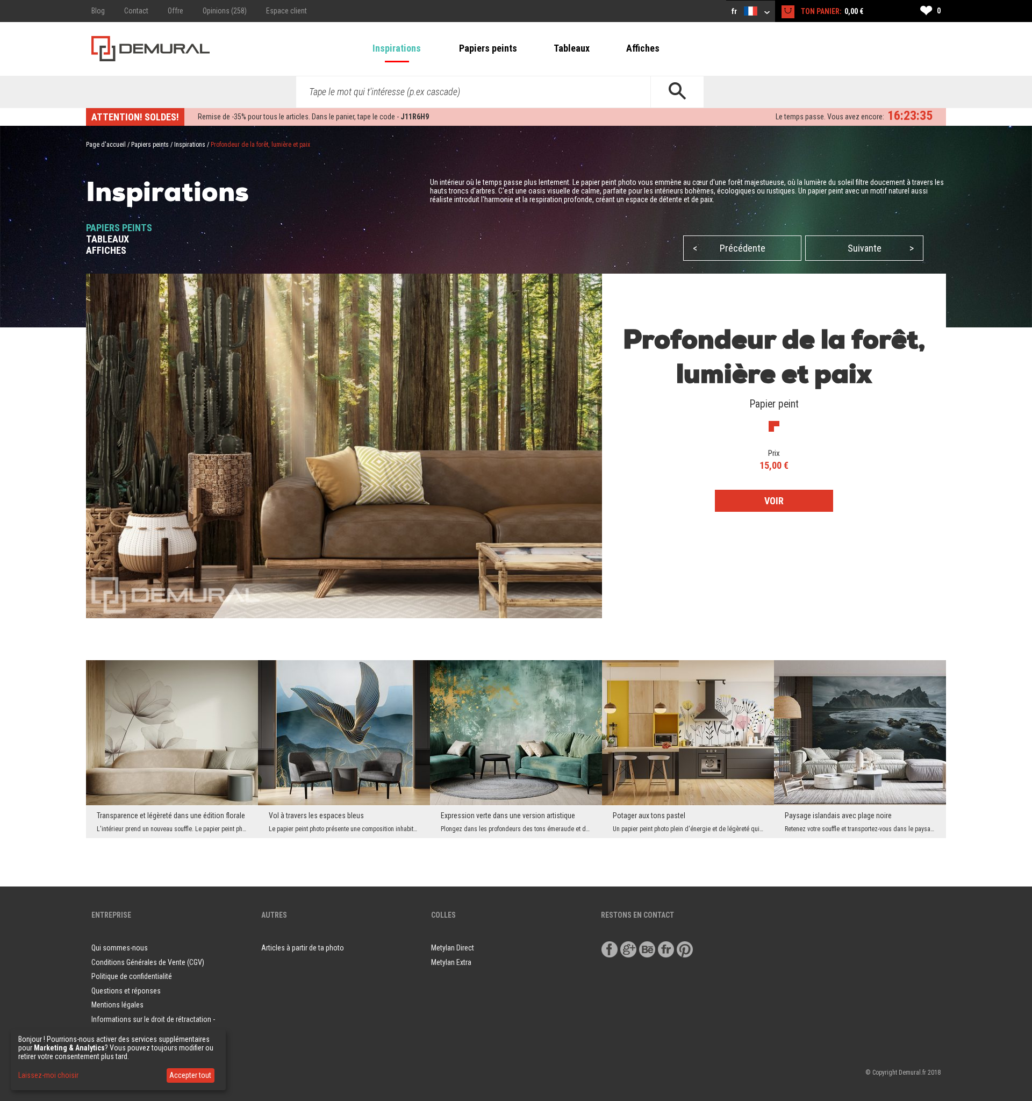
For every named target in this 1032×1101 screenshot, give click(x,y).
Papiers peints (488, 48)
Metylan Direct (452, 947)
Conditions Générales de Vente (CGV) (147, 962)
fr (735, 11)
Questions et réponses (126, 990)
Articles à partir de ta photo (302, 947)
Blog (98, 10)
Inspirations (396, 48)
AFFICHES (106, 250)
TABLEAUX (107, 239)
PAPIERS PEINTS (119, 227)
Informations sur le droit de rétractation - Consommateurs (153, 1026)
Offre (175, 10)
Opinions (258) (225, 10)
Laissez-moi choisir (48, 1075)
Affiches (643, 48)
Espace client (286, 10)
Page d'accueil (106, 144)
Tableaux (572, 48)
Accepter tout (190, 1075)
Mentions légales (117, 1004)
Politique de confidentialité (131, 976)
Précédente (729, 248)
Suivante (881, 248)
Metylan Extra (451, 962)
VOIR (774, 500)
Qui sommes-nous (119, 947)
